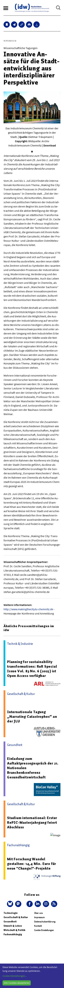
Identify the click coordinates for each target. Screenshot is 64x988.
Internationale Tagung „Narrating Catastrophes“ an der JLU (32, 716)
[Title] (21, 24)
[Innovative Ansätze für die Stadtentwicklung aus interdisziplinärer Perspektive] (14, 24)
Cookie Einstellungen (44, 930)
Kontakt (38, 925)
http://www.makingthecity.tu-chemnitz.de (28, 609)
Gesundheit (10, 921)
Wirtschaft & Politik (14, 930)
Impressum (39, 917)
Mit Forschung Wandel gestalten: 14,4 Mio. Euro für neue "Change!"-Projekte (31, 863)
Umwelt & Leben (13, 926)
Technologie (11, 913)
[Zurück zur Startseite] (32, 8)
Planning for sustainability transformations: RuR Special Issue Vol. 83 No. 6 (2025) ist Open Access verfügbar (32, 668)
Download (49, 145)
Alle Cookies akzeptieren (17, 982)
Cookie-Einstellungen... (14, 975)
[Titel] (7, 24)
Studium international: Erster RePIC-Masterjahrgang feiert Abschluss (32, 822)
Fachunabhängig (13, 934)
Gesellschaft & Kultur (16, 917)
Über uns (38, 913)
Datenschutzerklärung (44, 921)
